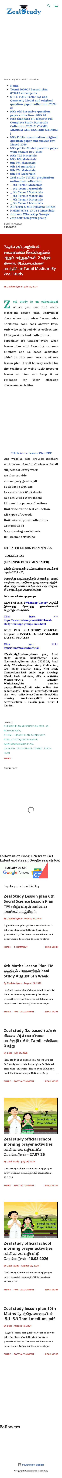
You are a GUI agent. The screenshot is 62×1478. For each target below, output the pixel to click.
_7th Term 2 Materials (26, 196)
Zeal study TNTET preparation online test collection (32, 179)
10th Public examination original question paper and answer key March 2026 (34, 140)
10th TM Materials (23, 155)
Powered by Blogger (33, 1464)
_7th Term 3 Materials (26, 199)
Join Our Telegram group (28, 218)
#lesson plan (12, 730)
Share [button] (7, 758)
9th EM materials (22, 166)
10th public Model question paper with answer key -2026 (34, 150)
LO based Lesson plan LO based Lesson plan (27, 750)
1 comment (21, 946)
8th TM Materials (22, 170)
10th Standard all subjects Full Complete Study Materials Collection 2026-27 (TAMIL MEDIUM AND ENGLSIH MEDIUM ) (34, 126)
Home (14, 86)
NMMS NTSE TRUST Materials (32, 210)
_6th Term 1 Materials (26, 188)
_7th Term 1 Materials (26, 185)
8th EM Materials (22, 174)
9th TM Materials (22, 163)
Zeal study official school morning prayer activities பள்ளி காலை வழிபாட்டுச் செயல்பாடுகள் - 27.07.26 (28, 1146)
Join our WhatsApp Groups (29, 214)
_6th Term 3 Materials (26, 203)
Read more (51, 946)
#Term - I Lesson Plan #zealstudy (24, 734)
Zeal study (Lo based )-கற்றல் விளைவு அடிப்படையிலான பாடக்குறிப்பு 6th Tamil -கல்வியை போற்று (31, 1038)
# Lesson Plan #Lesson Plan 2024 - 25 (26, 726)
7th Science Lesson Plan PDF (31, 453)
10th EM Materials (23, 159)
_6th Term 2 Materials (26, 192)
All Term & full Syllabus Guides (32, 207)
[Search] (49, 6)
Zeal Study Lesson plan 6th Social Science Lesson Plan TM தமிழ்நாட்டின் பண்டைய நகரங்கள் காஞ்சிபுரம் (29, 903)
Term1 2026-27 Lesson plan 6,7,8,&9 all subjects (29, 91)
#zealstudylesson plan (18, 743)
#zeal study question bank (21, 739)
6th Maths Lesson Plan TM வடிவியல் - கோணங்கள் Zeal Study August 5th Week (29, 971)
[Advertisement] (31, 47)
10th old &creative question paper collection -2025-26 (30, 113)
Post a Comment (24, 1011)
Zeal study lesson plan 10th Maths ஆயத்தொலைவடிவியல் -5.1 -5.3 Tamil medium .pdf (30, 1313)
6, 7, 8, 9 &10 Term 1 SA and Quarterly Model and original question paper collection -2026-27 (33, 102)
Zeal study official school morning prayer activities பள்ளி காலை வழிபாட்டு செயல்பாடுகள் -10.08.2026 (28, 1250)
